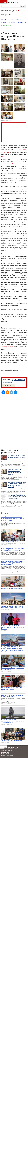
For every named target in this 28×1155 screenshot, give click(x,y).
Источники (18, 19)
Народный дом (7, 347)
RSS (12, 755)
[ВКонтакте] (3, 392)
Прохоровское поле (19, 164)
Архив (11, 19)
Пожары (23, 22)
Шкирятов (5, 157)
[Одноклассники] (7, 392)
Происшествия (13, 22)
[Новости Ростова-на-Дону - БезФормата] (9, 2)
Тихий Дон (6, 152)
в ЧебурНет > (6, 25)
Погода (4, 22)
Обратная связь (5, 752)
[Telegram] (11, 392)
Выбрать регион (5, 753)
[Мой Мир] (15, 392)
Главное (4, 19)
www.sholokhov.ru (8, 120)
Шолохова (23, 150)
